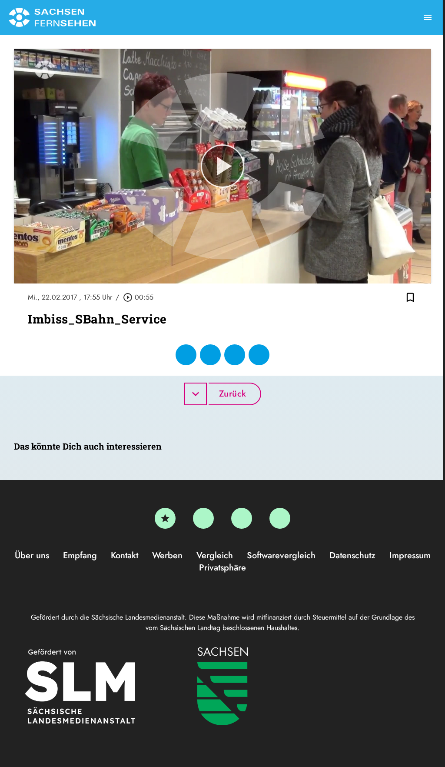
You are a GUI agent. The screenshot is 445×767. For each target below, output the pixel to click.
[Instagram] (241, 518)
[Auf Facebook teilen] (186, 354)
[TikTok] (279, 518)
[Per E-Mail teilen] (259, 354)
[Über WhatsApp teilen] (234, 354)
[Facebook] (203, 518)
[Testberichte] (165, 518)
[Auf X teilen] (210, 354)
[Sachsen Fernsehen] (52, 17)
